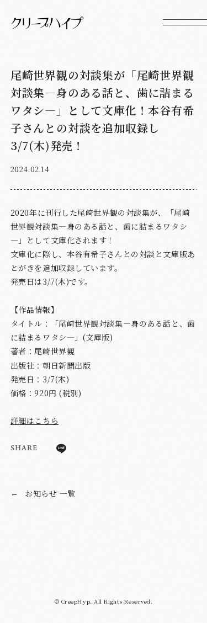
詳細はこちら (34, 420)
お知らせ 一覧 (43, 493)
